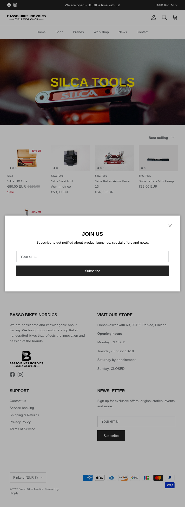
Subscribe (92, 271)
